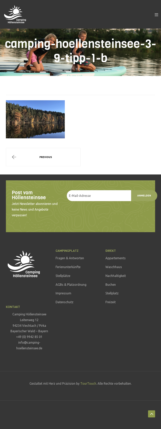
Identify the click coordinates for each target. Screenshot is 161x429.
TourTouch (88, 383)
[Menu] (156, 14)
